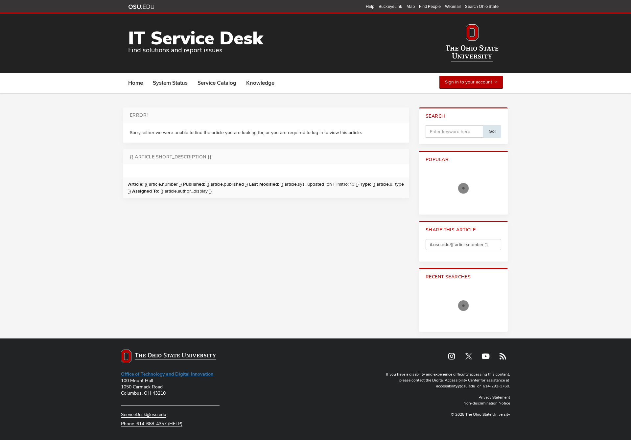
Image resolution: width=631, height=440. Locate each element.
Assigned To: (145, 191)
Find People (430, 6)
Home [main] (135, 83)
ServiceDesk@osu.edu (143, 414)
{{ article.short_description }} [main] (170, 157)
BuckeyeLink (390, 6)
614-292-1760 (496, 386)
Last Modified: (264, 184)
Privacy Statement (494, 397)
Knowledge (260, 83)
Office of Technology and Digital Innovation (167, 374)
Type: (365, 184)
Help (370, 6)
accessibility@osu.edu (455, 386)
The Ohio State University (141, 7)
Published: (194, 184)
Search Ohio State (482, 6)
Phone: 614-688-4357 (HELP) (151, 424)
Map (411, 6)
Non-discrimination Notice (486, 403)
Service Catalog (217, 83)
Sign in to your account (468, 82)
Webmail (453, 6)
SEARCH (435, 116)
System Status (170, 83)
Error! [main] (139, 115)
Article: (136, 184)
